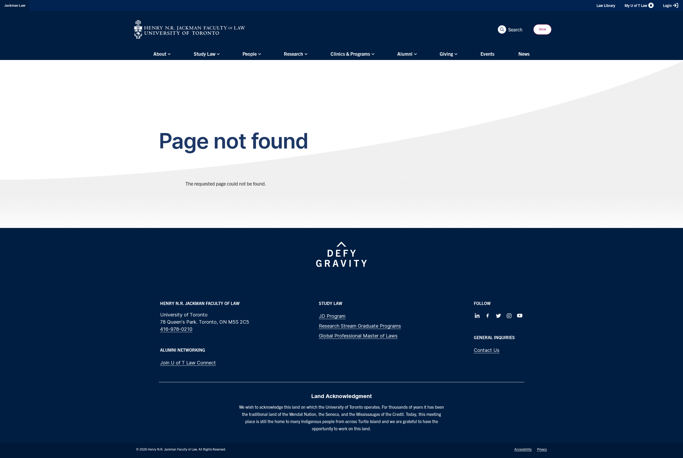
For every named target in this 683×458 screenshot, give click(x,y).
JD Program (332, 316)
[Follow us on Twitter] (498, 315)
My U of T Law (636, 5)
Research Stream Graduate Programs (360, 326)
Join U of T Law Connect (188, 362)
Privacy (542, 449)
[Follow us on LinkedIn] (477, 315)
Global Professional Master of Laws (358, 336)
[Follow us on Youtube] (519, 315)
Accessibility (523, 449)
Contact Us (486, 350)
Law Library (606, 5)
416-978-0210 (176, 329)
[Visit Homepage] (189, 29)
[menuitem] (161, 54)
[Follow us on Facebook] (487, 315)
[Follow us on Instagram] (509, 315)
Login (667, 5)
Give (542, 29)
